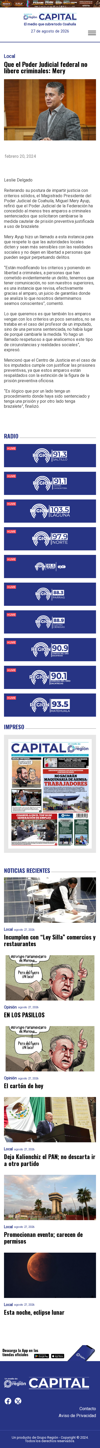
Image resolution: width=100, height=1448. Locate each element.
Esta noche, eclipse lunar (34, 1312)
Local (9, 56)
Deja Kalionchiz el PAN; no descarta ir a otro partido (49, 1160)
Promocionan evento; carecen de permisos (43, 1238)
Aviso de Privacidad (77, 1415)
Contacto (87, 1408)
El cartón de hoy (23, 1085)
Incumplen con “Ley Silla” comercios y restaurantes (49, 940)
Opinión (10, 1007)
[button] (92, 34)
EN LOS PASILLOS (24, 1014)
